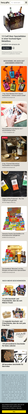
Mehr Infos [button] (19, 408)
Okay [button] (14, 411)
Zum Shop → (7, 48)
